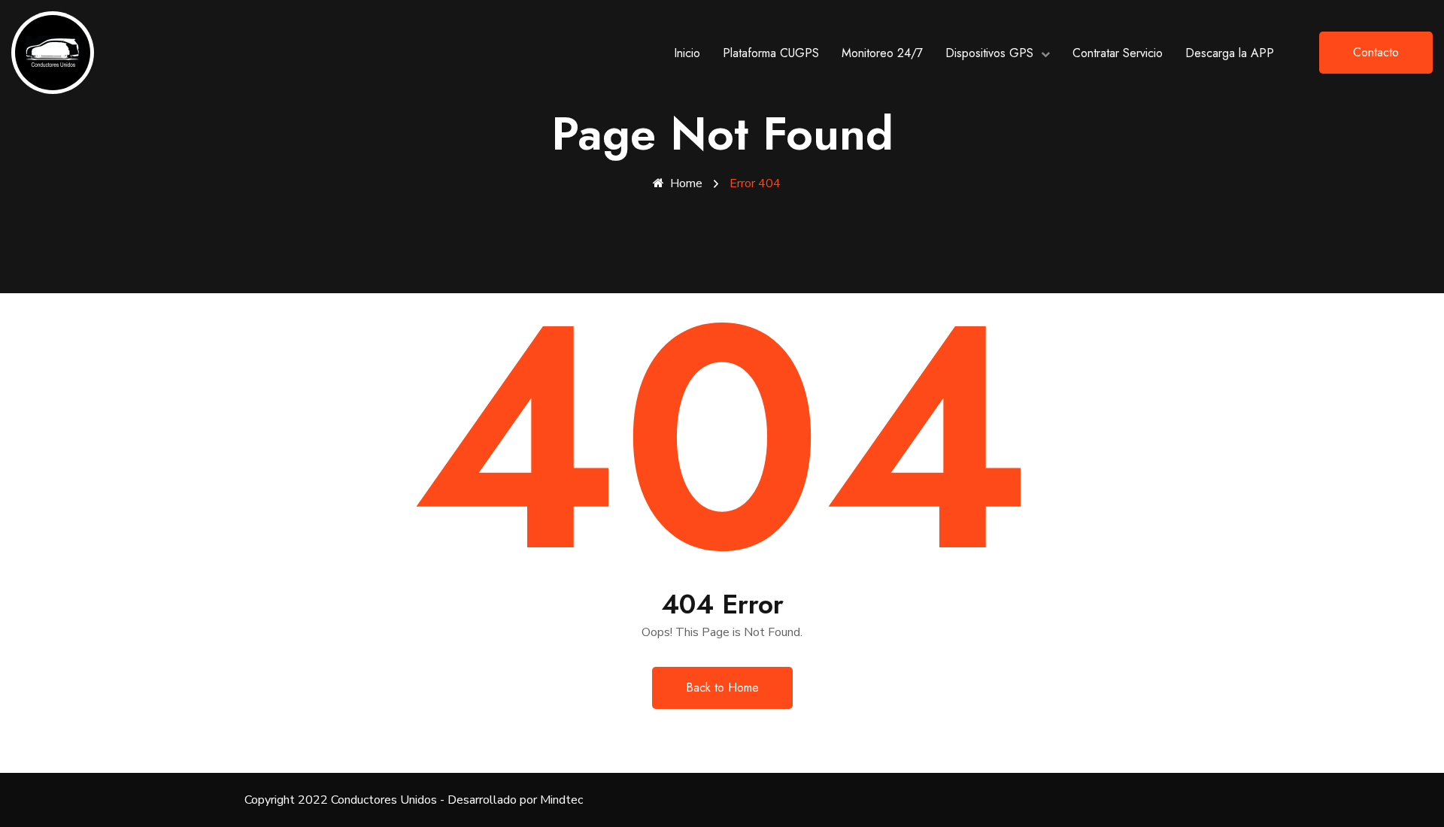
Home (686, 183)
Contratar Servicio (1117, 53)
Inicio (687, 53)
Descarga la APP (1229, 53)
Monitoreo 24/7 (882, 53)
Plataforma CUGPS (771, 53)
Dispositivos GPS (989, 53)
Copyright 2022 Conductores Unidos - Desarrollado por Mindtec (413, 800)
